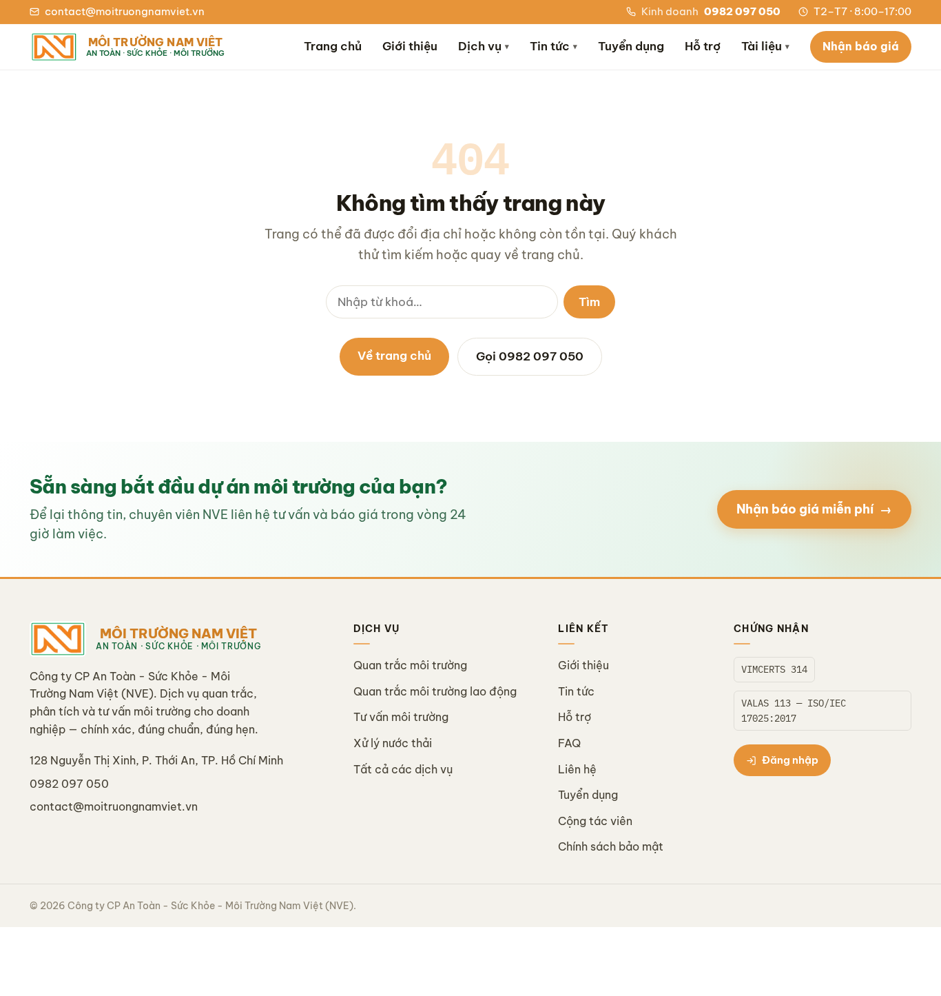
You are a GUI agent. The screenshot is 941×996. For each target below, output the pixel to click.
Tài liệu (765, 46)
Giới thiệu (409, 46)
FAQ (569, 743)
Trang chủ (333, 46)
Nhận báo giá (861, 46)
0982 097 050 (69, 784)
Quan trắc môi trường (410, 665)
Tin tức (553, 46)
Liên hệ (577, 769)
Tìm (589, 301)
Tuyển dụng (631, 46)
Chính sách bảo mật (610, 846)
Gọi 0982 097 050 (529, 356)
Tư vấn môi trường (400, 717)
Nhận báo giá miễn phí (814, 509)
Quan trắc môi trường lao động (435, 691)
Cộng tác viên (595, 821)
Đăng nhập (790, 759)
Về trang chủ (394, 355)
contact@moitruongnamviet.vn (114, 806)
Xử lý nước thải (392, 743)
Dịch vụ (483, 46)
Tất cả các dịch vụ (403, 769)
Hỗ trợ (703, 46)
